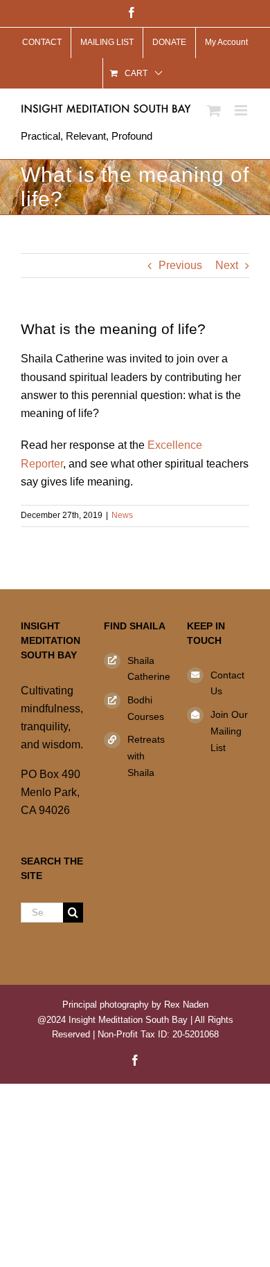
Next (226, 265)
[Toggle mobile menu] (242, 110)
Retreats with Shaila (146, 756)
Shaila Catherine (146, 669)
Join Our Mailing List (229, 731)
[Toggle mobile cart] (214, 110)
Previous (180, 265)
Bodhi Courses (145, 708)
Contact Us (227, 683)
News (122, 515)
